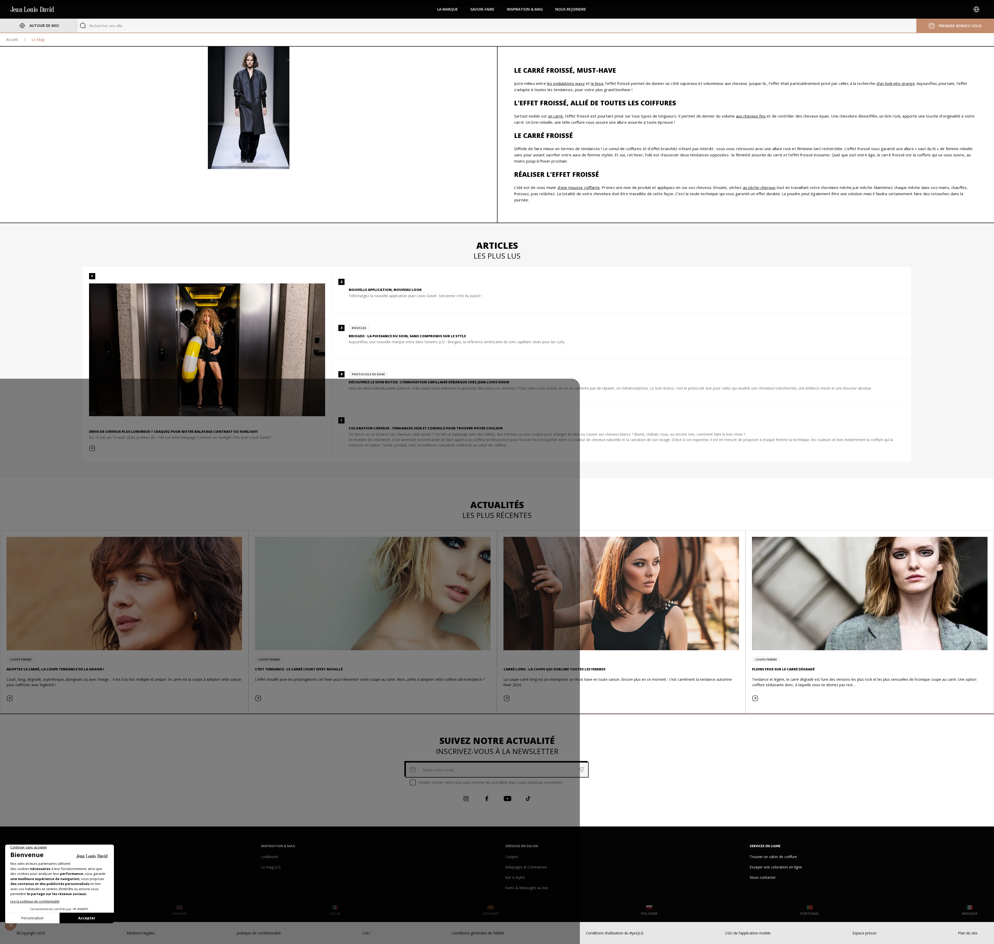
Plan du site (967, 933)
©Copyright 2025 (31, 933)
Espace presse (864, 933)
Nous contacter (763, 877)
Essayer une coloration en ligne (776, 867)
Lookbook (269, 856)
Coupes (511, 856)
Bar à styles (515, 877)
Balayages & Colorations (526, 867)
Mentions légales (141, 933)
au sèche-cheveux (759, 187)
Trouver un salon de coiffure (773, 856)
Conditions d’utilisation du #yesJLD (615, 933)
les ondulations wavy (566, 83)
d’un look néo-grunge (895, 83)
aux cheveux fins (751, 116)
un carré (555, 116)
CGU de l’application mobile (748, 933)
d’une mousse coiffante (579, 187)
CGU (366, 933)
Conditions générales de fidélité (478, 933)
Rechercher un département (112, 25)
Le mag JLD (271, 867)
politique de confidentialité (259, 933)
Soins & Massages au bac (527, 887)
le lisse (597, 83)
